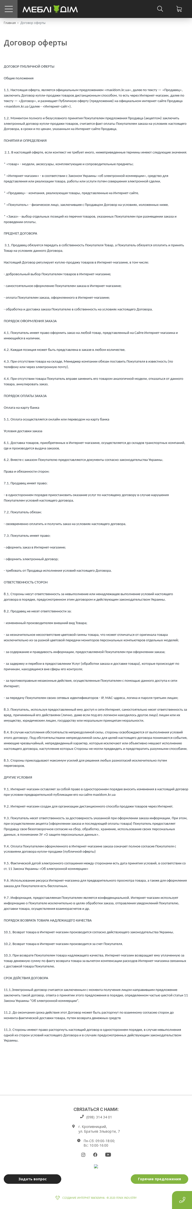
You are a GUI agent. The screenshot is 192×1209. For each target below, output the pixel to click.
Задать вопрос (32, 1179)
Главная (10, 23)
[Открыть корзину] (179, 9)
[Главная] (50, 8)
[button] (9, 9)
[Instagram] (83, 1155)
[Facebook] (95, 1155)
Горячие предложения (159, 1179)
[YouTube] (108, 1155)
